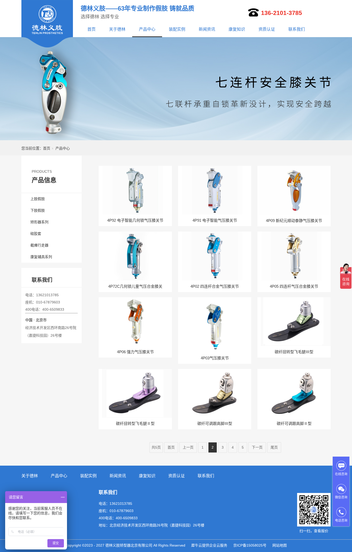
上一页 (188, 447)
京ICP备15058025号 (249, 545)
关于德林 (117, 29)
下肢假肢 (37, 210)
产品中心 (147, 29)
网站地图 (279, 545)
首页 (91, 29)
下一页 (257, 447)
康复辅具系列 (41, 257)
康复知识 (237, 29)
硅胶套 (35, 234)
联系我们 (296, 29)
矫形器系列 (39, 222)
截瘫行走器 (39, 245)
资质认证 (266, 29)
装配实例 (177, 29)
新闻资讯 (207, 29)
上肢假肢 (37, 199)
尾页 (274, 447)
